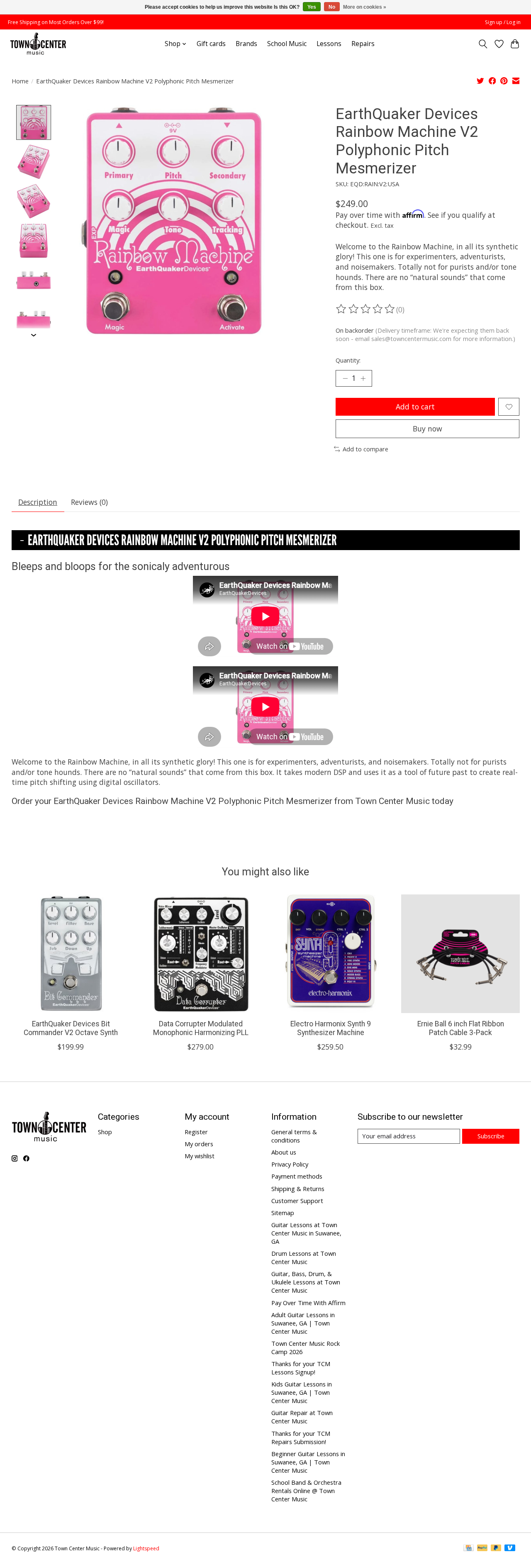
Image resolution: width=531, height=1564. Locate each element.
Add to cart (415, 407)
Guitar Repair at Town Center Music (302, 1416)
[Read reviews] (366, 309)
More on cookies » (364, 7)
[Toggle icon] (483, 44)
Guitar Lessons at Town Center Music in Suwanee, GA (306, 1233)
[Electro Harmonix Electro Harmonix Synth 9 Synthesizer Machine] (330, 953)
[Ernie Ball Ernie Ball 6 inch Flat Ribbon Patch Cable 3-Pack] (460, 953)
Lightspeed (146, 1548)
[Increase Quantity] (363, 378)
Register (196, 1132)
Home (20, 81)
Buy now (427, 429)
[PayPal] (482, 1549)
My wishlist (199, 1156)
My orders (199, 1144)
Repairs (363, 43)
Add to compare (365, 449)
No (332, 7)
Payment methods (296, 1176)
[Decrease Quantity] (345, 378)
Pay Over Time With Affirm (308, 1302)
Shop (105, 1132)
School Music (287, 43)
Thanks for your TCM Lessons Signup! (300, 1367)
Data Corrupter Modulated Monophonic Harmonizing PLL (200, 1028)
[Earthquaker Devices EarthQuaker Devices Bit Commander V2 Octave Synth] (71, 953)
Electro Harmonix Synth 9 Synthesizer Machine (330, 1028)
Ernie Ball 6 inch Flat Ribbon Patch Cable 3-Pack (460, 1028)
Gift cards (211, 43)
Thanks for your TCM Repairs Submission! (300, 1437)
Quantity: (348, 360)
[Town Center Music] (38, 43)
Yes (311, 7)
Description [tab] (37, 502)
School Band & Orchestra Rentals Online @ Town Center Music (306, 1490)
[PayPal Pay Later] (496, 1549)
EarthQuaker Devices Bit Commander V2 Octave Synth (71, 1028)
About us (283, 1152)
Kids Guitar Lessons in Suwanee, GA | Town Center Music (301, 1392)
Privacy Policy (289, 1164)
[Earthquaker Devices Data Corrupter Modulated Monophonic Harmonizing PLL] (200, 953)
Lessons (329, 43)
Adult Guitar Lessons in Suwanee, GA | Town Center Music (303, 1323)
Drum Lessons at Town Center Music (303, 1257)
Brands (246, 43)
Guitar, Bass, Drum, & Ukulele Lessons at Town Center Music (305, 1281)
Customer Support (297, 1200)
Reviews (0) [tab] (89, 502)
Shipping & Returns (297, 1188)
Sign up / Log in (503, 22)
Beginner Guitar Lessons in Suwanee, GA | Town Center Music (308, 1462)
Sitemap (282, 1212)
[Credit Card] (468, 1549)
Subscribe (490, 1136)
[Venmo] (509, 1549)
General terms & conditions (294, 1136)
